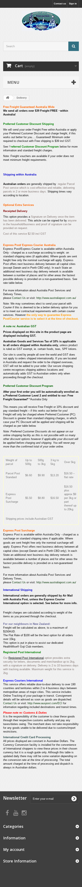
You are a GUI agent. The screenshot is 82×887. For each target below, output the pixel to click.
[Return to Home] (8, 98)
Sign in (73, 3)
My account (14, 849)
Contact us (60, 3)
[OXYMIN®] (41, 21)
